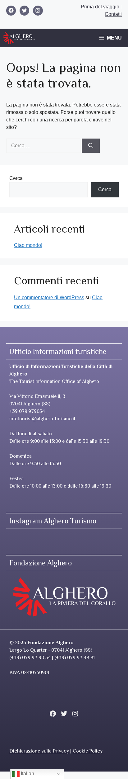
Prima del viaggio (100, 6)
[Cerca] (91, 146)
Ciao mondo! (28, 245)
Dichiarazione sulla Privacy (39, 751)
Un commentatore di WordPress (49, 297)
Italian (27, 773)
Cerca (16, 178)
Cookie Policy (88, 751)
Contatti (113, 14)
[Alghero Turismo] (19, 38)
